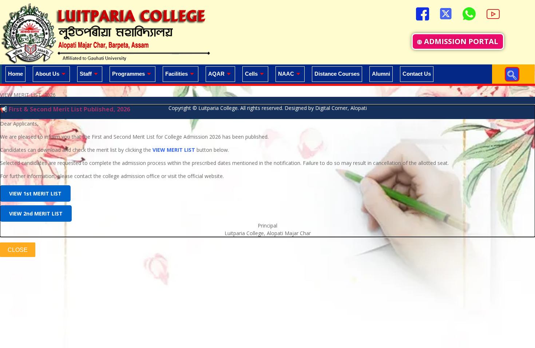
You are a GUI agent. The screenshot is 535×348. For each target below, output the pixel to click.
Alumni (381, 74)
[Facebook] (422, 13)
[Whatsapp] (469, 13)
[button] (512, 74)
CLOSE (18, 250)
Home (15, 74)
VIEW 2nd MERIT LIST (36, 213)
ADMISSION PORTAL (461, 41)
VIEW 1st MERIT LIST (35, 193)
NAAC (286, 74)
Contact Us (417, 74)
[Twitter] (445, 13)
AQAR (216, 74)
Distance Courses (337, 74)
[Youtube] (493, 13)
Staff (86, 74)
